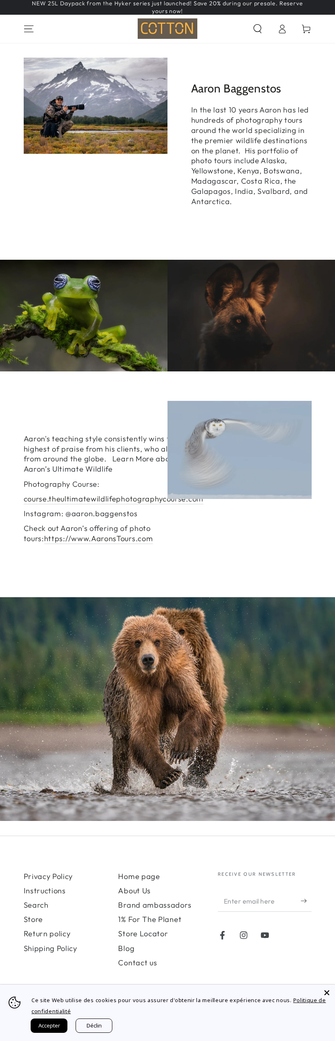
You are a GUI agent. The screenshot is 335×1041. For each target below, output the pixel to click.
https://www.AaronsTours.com (98, 538)
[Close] (327, 993)
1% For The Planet (149, 919)
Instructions (45, 890)
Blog (126, 948)
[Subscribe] (306, 900)
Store (33, 919)
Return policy (47, 933)
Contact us (137, 962)
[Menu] (28, 28)
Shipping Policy (50, 948)
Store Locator (143, 933)
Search (36, 905)
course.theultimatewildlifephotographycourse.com (113, 499)
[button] (257, 28)
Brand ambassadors (154, 905)
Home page (139, 876)
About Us (134, 890)
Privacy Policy (48, 876)
